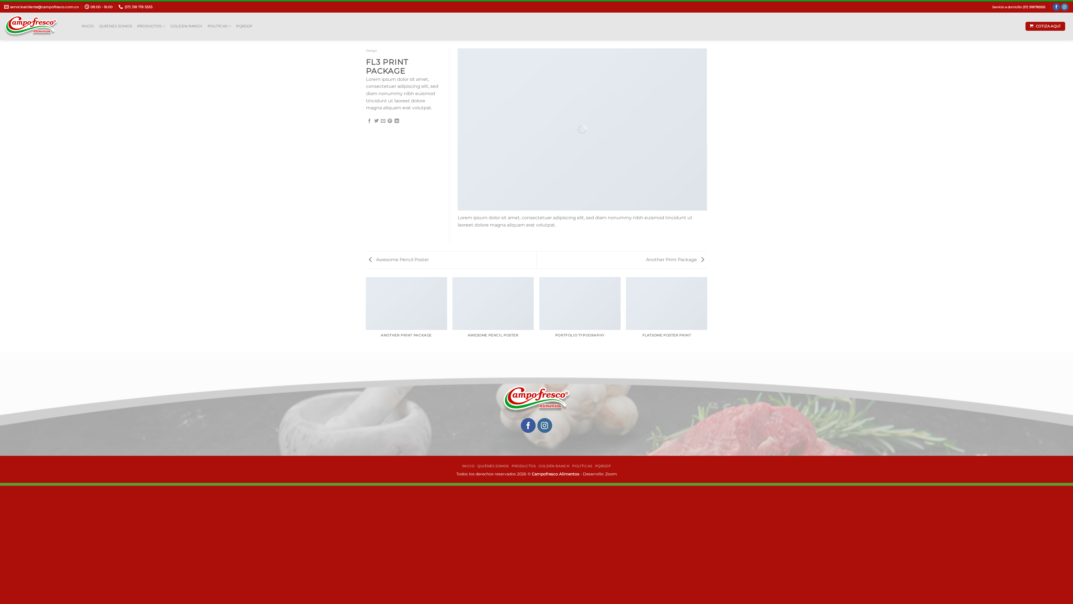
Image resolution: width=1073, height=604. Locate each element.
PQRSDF (244, 26)
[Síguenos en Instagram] (1064, 7)
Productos (149, 26)
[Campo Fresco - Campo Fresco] (38, 26)
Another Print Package (672, 259)
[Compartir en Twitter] (376, 121)
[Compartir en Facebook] (369, 121)
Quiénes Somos (115, 26)
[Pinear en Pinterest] (390, 121)
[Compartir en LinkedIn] (397, 121)
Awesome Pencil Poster (402, 259)
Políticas (217, 26)
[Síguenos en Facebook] (1056, 7)
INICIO (88, 26)
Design (371, 51)
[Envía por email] (383, 121)
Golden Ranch (186, 26)
